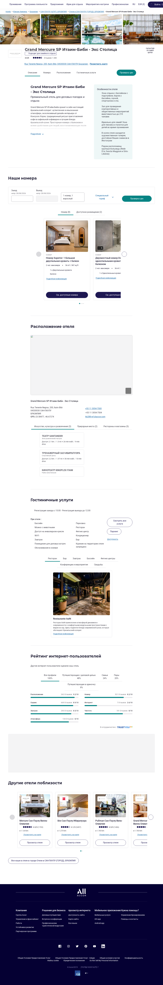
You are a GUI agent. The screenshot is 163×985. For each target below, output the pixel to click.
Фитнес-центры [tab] (108, 558)
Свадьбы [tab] (98, 564)
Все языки (72, 923)
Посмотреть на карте (32, 835)
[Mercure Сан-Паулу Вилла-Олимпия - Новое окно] (34, 805)
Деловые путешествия (51, 915)
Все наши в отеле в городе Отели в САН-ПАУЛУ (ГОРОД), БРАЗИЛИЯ (43, 860)
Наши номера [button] (22, 178)
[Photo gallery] (81, 29)
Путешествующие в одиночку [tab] (82, 686)
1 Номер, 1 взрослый (68, 197)
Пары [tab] (116, 676)
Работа (19, 923)
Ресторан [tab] (52, 558)
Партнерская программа (26, 931)
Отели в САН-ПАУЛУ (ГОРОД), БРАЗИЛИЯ (86, 12)
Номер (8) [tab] (65, 212)
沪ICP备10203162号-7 (89, 967)
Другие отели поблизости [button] (35, 783)
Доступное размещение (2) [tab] (89, 212)
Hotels (8, 12)
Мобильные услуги (102, 915)
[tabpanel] (81, 261)
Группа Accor (21, 915)
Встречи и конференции (52, 919)
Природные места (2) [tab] (87, 426)
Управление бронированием (133, 915)
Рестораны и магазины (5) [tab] (116, 426)
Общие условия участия (110, 958)
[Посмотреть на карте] (81, 365)
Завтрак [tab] (77, 558)
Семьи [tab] (105, 676)
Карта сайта (73, 919)
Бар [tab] (65, 558)
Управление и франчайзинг (27, 919)
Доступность (112, 539)
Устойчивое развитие (25, 927)
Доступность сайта (76, 915)
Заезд (18, 191)
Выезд (43, 191)
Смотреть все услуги (119, 522)
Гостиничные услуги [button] (52, 500)
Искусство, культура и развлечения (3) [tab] (52, 426)
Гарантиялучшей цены (150, 50)
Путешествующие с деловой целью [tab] (79, 676)
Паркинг (114, 531)
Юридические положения (74, 960)
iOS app (98, 919)
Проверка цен (126, 72)
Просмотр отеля (35, 842)
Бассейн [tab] (91, 558)
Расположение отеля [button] (52, 326)
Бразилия (34, 12)
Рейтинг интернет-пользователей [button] (66, 656)
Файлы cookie (53, 960)
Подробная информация (63, 634)
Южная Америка (20, 12)
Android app (99, 923)
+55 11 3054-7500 (93, 408)
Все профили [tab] (50, 676)
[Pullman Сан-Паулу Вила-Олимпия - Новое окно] (110, 805)
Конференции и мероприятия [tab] (74, 564)
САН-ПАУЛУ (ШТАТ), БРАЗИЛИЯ (53, 12)
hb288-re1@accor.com (95, 416)
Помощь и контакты (129, 919)
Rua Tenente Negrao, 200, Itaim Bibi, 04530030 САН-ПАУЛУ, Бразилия (56, 64)
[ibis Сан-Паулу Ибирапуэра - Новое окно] (72, 805)
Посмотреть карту (98, 64)
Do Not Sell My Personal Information (104, 960)
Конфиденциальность (134, 958)
